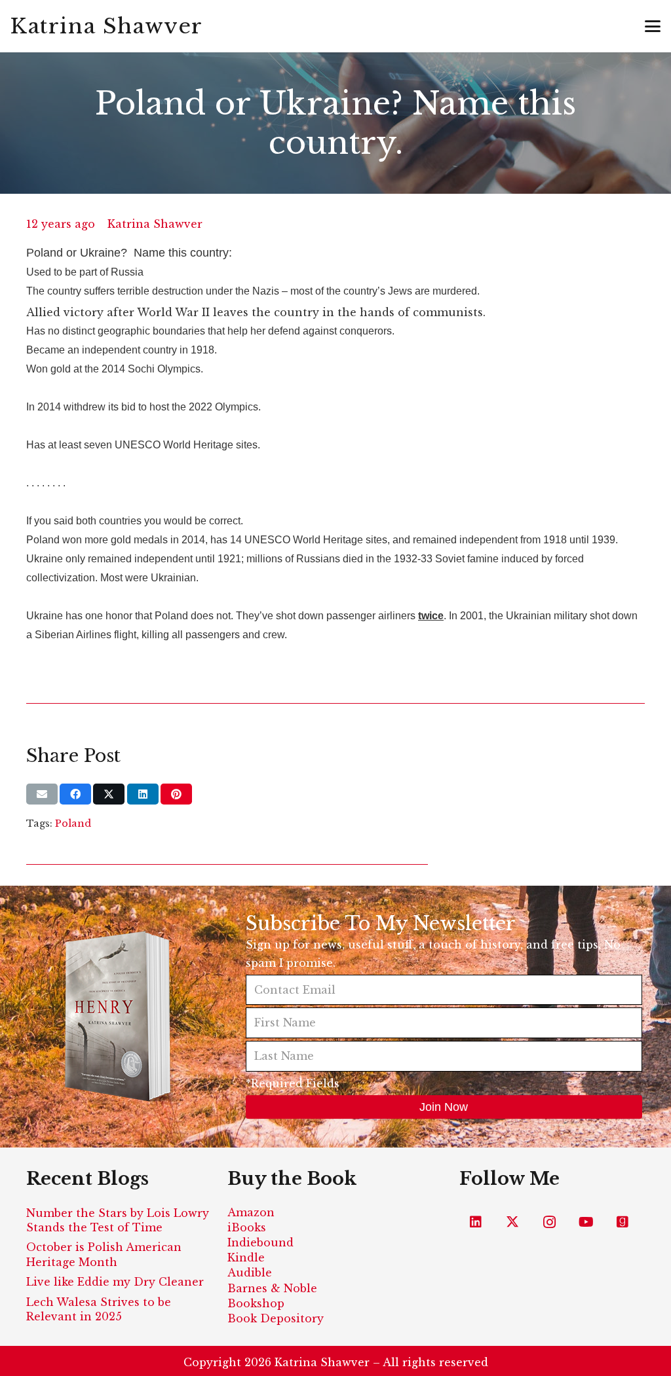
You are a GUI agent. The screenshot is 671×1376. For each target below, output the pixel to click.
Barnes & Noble (272, 1288)
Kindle (246, 1257)
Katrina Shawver (154, 223)
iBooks (246, 1227)
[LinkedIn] (475, 1222)
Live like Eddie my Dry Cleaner (115, 1281)
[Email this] (42, 794)
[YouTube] (585, 1222)
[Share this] (75, 794)
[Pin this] (176, 794)
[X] (512, 1222)
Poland (73, 823)
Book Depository (275, 1318)
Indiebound (260, 1242)
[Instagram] (549, 1222)
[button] (652, 26)
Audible (249, 1272)
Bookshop (255, 1303)
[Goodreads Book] (622, 1222)
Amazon (251, 1212)
